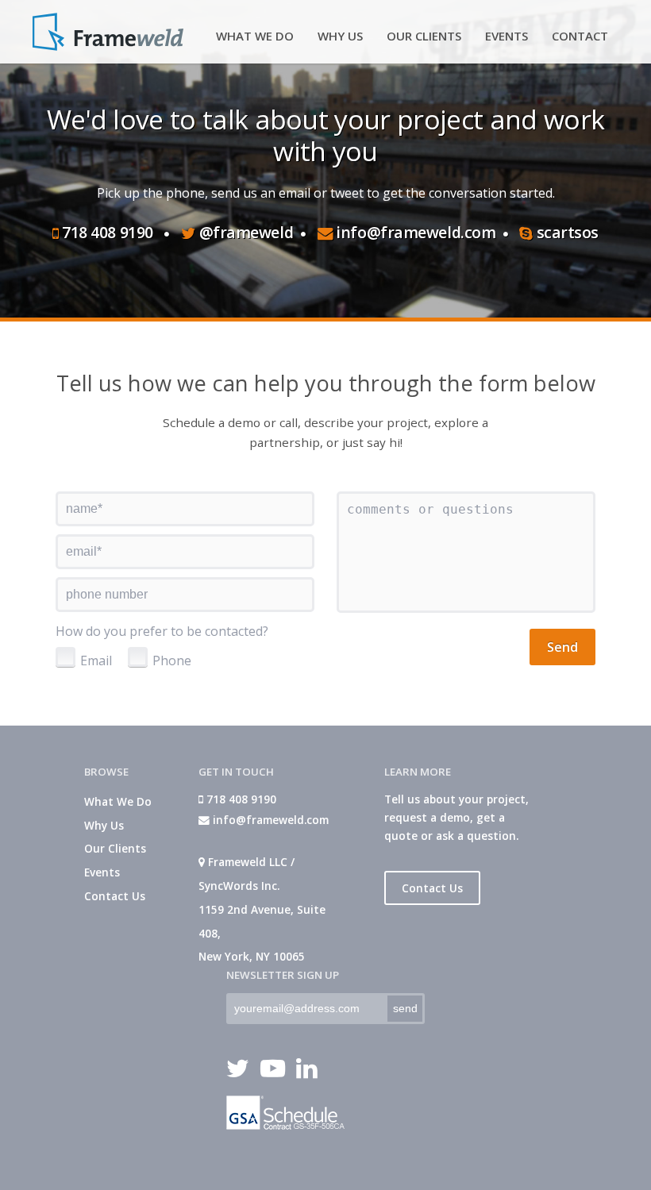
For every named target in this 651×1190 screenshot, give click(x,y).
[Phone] (138, 657)
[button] (562, 647)
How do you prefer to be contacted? (162, 631)
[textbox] (185, 508)
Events (102, 872)
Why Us (104, 825)
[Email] (65, 657)
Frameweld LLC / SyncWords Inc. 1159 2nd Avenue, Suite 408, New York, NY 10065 (262, 909)
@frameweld (244, 232)
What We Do (118, 801)
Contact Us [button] (432, 887)
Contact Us (114, 895)
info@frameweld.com (414, 232)
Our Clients (115, 848)
